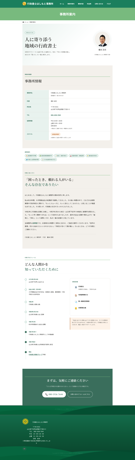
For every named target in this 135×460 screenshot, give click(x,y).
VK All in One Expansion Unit (80, 456)
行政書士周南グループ (35, 354)
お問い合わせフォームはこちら (80, 394)
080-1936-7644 (56, 115)
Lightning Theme (67, 456)
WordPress (57, 456)
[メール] (24, 449)
